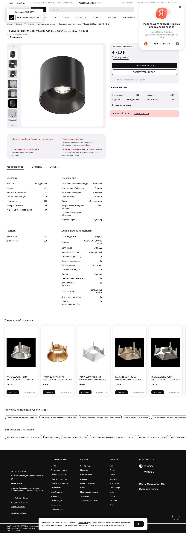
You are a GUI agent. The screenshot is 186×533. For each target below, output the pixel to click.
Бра (55, 18)
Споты (66, 18)
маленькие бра (51, 437)
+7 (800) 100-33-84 (19, 502)
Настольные (81, 18)
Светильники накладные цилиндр (22, 417)
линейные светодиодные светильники (24, 437)
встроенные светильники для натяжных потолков (113, 437)
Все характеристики (122, 105)
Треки (44, 18)
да (11, 17)
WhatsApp (148, 472)
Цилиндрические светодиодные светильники (100, 417)
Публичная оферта (148, 489)
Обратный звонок (18, 507)
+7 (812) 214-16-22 (86, 3)
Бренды (114, 459)
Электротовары (129, 18)
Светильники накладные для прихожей (58, 417)
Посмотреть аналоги (144, 72)
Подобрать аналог (144, 65)
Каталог (84, 459)
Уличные (97, 18)
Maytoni (98, 236)
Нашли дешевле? (121, 58)
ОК (138, 524)
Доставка (37, 167)
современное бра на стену (75, 437)
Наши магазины (127, 3)
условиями (83, 523)
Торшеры (111, 18)
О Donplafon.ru (59, 459)
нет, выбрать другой (28, 17)
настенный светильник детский (153, 437)
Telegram (148, 466)
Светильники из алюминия (136, 417)
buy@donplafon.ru (19, 513)
